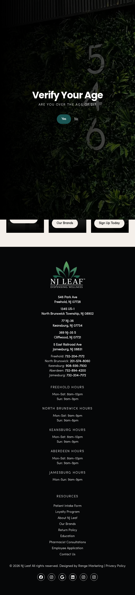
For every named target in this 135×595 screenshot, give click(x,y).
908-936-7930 (76, 366)
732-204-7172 (74, 356)
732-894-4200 (75, 370)
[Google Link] (62, 577)
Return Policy (67, 530)
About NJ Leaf (67, 518)
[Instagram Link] (51, 577)
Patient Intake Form (67, 506)
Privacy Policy (116, 566)
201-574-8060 (80, 361)
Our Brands (65, 223)
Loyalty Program (67, 512)
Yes (64, 119)
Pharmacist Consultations (67, 542)
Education (67, 536)
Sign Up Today (109, 223)
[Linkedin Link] (72, 577)
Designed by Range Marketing (81, 566)
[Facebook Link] (41, 577)
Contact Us (67, 554)
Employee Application (67, 548)
